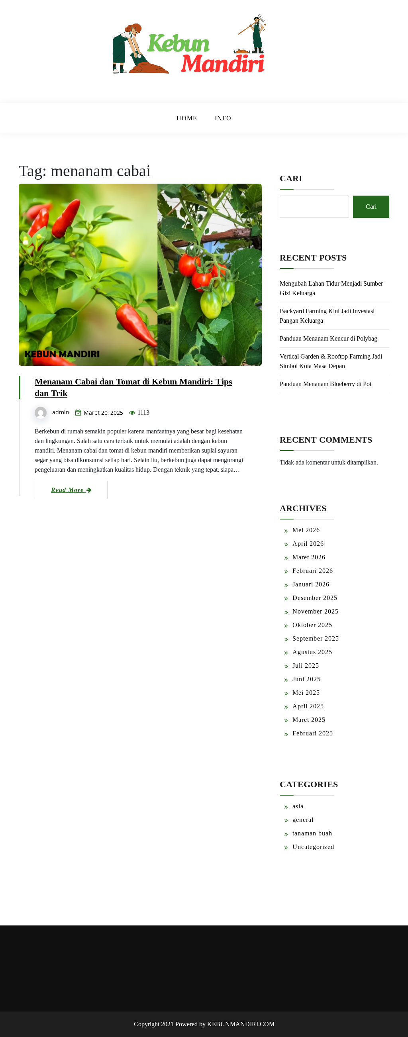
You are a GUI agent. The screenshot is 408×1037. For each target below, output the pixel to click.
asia (298, 806)
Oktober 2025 (312, 624)
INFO (223, 118)
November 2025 (315, 611)
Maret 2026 (309, 557)
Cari (291, 178)
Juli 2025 (305, 665)
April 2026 (308, 543)
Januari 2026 (311, 584)
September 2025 (315, 638)
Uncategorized (313, 846)
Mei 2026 (306, 530)
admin (60, 412)
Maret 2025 (309, 719)
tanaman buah (312, 833)
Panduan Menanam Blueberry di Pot (325, 383)
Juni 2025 (306, 679)
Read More (68, 489)
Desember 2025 (314, 597)
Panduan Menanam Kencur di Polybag (328, 338)
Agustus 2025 (312, 652)
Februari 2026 (312, 570)
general (303, 819)
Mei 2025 (306, 692)
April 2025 (308, 706)
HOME (187, 118)
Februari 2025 (312, 733)
